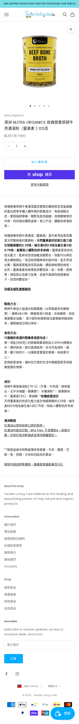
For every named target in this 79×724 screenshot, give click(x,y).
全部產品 (10, 608)
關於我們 (10, 525)
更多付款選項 (39, 184)
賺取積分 (10, 552)
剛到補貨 (10, 601)
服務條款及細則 (14, 538)
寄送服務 (10, 532)
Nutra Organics (14, 115)
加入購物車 (39, 162)
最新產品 (10, 587)
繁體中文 (53, 686)
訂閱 (13, 659)
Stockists (10, 566)
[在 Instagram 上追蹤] (17, 674)
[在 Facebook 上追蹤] (6, 674)
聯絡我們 (10, 559)
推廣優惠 (10, 594)
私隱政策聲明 (13, 545)
